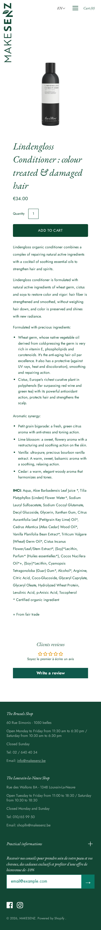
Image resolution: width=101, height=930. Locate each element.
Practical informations (24, 843)
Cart (89, 8)
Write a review (51, 673)
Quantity (19, 213)
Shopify (59, 918)
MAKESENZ (27, 918)
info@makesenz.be (31, 760)
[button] (62, 8)
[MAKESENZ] (8, 32)
